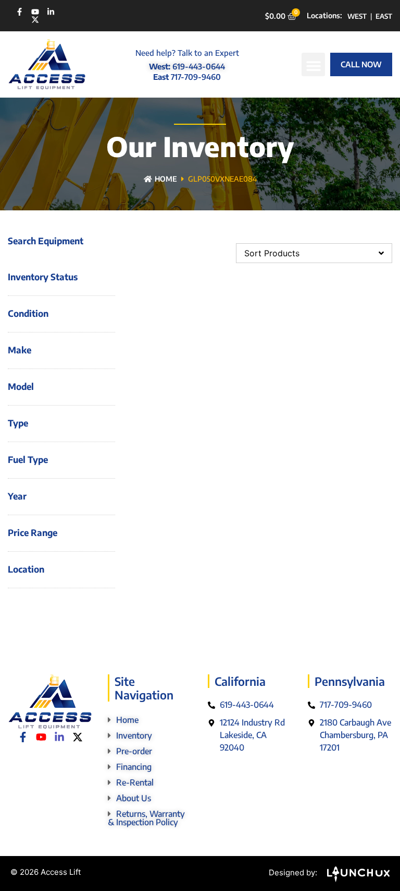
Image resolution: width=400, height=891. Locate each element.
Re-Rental (135, 782)
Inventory (134, 735)
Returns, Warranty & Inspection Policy (146, 818)
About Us (133, 798)
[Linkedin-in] (51, 12)
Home (166, 178)
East (384, 16)
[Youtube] (35, 12)
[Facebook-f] (19, 12)
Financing (134, 767)
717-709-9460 (196, 76)
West (357, 16)
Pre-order (134, 751)
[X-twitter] (35, 19)
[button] (313, 64)
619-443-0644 (198, 66)
